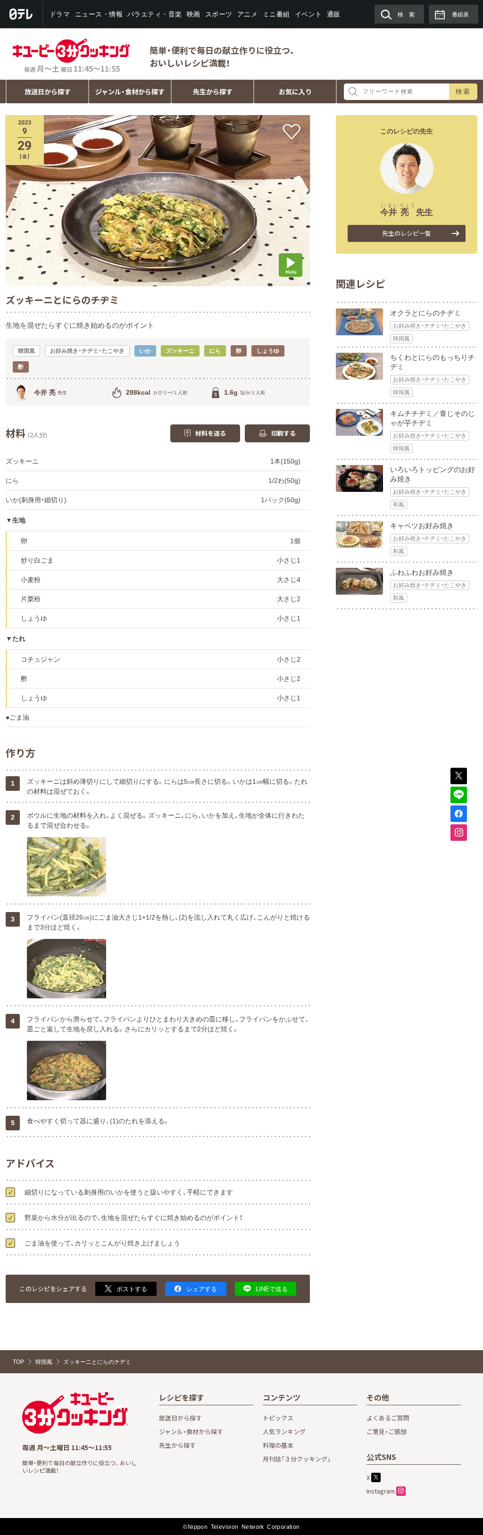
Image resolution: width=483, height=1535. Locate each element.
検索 (463, 91)
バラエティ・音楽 (154, 14)
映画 (193, 14)
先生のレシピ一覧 (406, 233)
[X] (458, 776)
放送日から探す (48, 91)
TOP (18, 1362)
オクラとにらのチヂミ (425, 313)
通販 (333, 14)
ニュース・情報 (99, 14)
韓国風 (401, 338)
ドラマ (60, 14)
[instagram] (458, 832)
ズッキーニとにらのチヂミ (97, 1362)
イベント (308, 14)
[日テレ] (21, 14)
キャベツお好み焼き (422, 526)
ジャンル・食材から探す (130, 91)
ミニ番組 (276, 14)
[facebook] (458, 813)
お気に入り (295, 91)
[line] (458, 795)
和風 (398, 504)
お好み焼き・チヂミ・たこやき (429, 326)
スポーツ (219, 14)
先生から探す (213, 91)
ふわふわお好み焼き (422, 572)
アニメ (247, 14)
